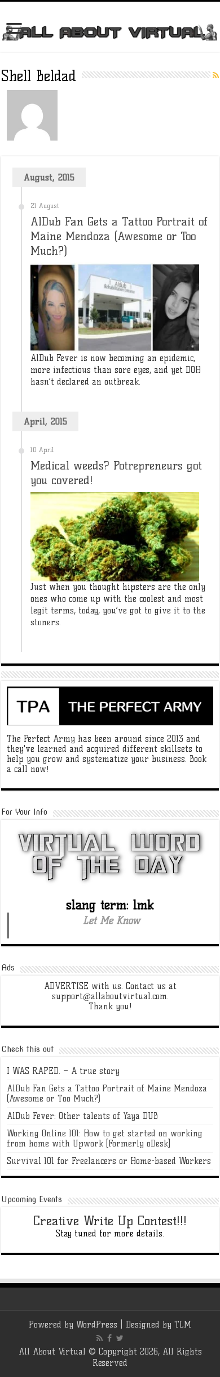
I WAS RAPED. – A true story (63, 1071)
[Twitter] (120, 1338)
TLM (182, 1325)
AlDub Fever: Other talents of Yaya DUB (82, 1116)
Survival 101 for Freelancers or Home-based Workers (109, 1161)
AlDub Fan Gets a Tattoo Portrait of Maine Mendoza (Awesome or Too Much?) (119, 236)
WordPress (96, 1325)
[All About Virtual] (110, 31)
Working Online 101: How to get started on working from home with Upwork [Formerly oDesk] (105, 1138)
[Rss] (99, 1338)
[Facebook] (109, 1338)
